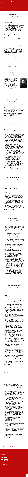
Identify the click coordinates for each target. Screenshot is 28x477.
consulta (6, 66)
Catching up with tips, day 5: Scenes (14, 124)
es (2, 454)
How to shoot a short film (14, 14)
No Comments (14, 66)
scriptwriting (9, 66)
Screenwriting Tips (14, 129)
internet (10, 279)
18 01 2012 (11, 220)
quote (11, 117)
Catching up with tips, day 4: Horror (14, 177)
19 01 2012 (11, 179)
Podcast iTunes (5, 464)
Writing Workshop (18, 16)
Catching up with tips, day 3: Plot (14, 218)
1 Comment (19, 117)
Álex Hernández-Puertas (14, 1)
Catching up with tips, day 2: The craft (14, 285)
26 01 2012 (10, 74)
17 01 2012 (11, 287)
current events (7, 117)
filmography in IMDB (9, 96)
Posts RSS (4, 463)
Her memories (20, 90)
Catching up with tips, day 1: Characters (14, 379)
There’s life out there (14, 72)
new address (10, 386)
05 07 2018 (9, 16)
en (4, 454)
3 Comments (14, 279)
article (10, 117)
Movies (15, 16)
